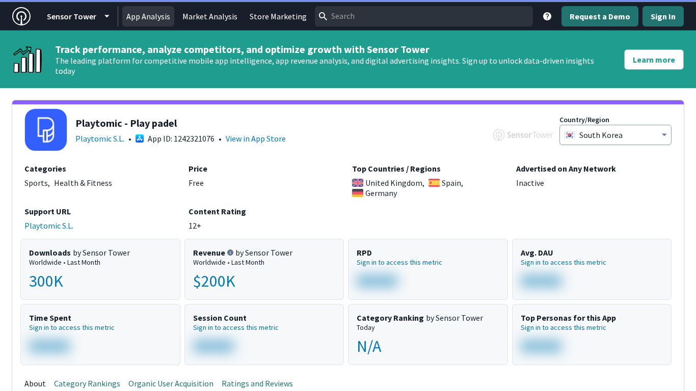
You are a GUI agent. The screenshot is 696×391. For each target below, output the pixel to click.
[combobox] (424, 16)
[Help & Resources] (547, 16)
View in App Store (256, 138)
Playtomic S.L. (99, 138)
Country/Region (584, 119)
